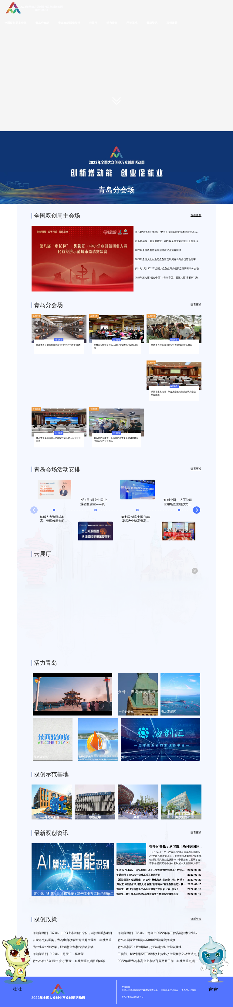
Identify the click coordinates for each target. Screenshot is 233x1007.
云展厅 (93, 23)
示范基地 (132, 23)
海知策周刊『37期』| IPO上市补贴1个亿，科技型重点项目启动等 (74, 932)
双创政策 (172, 23)
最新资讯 (152, 23)
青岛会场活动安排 (69, 23)
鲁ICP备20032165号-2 (132, 996)
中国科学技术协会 (169, 989)
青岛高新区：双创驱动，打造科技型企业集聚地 (149, 946)
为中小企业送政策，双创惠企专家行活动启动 (63, 946)
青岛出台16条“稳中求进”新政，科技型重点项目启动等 (69, 960)
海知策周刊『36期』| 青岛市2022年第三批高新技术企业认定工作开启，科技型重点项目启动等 (159, 932)
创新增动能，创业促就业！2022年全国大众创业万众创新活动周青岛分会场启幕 (168, 241)
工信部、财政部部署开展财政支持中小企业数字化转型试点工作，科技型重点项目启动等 (159, 953)
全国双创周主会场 (15, 23)
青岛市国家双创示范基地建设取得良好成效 (146, 939)
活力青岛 (111, 23)
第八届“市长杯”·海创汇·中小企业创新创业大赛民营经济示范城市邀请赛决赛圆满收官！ (168, 232)
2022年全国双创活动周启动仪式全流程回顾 (158, 250)
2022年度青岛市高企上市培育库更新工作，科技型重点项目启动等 (159, 960)
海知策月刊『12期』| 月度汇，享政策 (58, 953)
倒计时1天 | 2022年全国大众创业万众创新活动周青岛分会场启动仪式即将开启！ (168, 268)
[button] (196, 510)
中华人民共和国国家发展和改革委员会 (140, 989)
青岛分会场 (42, 23)
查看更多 (196, 215)
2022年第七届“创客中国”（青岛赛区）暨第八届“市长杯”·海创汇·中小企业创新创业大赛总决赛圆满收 (168, 277)
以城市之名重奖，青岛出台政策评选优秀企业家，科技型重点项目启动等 (74, 939)
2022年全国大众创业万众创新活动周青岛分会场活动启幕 (165, 259)
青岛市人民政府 (188, 989)
